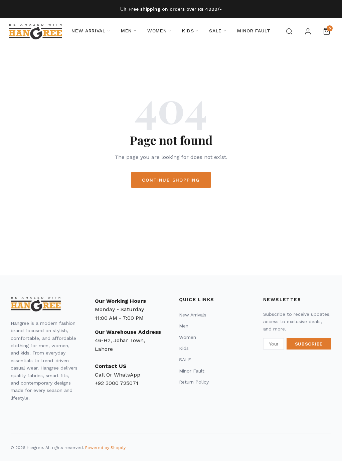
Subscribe (309, 344)
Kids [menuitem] (188, 30)
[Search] (289, 31)
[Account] (308, 31)
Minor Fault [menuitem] (254, 30)
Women (187, 337)
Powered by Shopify (105, 447)
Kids (184, 348)
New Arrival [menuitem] (88, 30)
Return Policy (194, 382)
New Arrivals (192, 314)
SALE (185, 359)
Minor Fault (191, 371)
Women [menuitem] (157, 30)
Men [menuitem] (126, 30)
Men (183, 325)
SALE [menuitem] (215, 30)
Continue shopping (171, 180)
